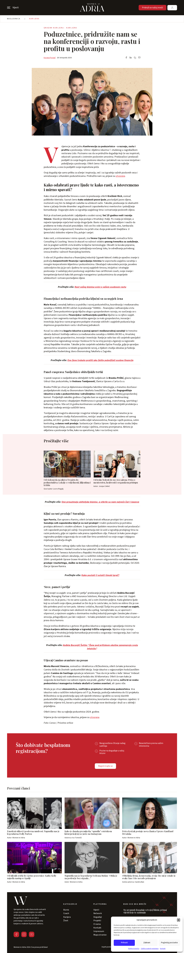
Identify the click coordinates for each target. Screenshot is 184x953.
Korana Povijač (50, 57)
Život (65, 920)
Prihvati (124, 942)
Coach (66, 913)
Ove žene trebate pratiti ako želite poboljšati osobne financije (100, 360)
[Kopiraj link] (135, 58)
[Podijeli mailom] (139, 57)
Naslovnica (13, 18)
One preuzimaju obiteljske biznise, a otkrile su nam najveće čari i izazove (100, 502)
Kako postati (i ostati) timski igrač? (100, 575)
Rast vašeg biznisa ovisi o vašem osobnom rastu (100, 287)
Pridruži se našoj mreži (152, 7)
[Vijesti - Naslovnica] (92, 7)
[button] (178, 920)
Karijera (34, 18)
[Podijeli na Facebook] (126, 57)
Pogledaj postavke (169, 942)
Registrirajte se (105, 766)
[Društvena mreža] (16, 934)
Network (97, 913)
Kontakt (162, 948)
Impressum (98, 931)
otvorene (120, 176)
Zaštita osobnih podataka (150, 948)
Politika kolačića (133, 948)
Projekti (97, 920)
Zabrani (146, 942)
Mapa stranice (100, 935)
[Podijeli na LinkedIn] (131, 57)
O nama (97, 924)
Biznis (66, 910)
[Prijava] (172, 7)
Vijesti (96, 910)
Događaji (97, 917)
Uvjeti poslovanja (108, 947)
